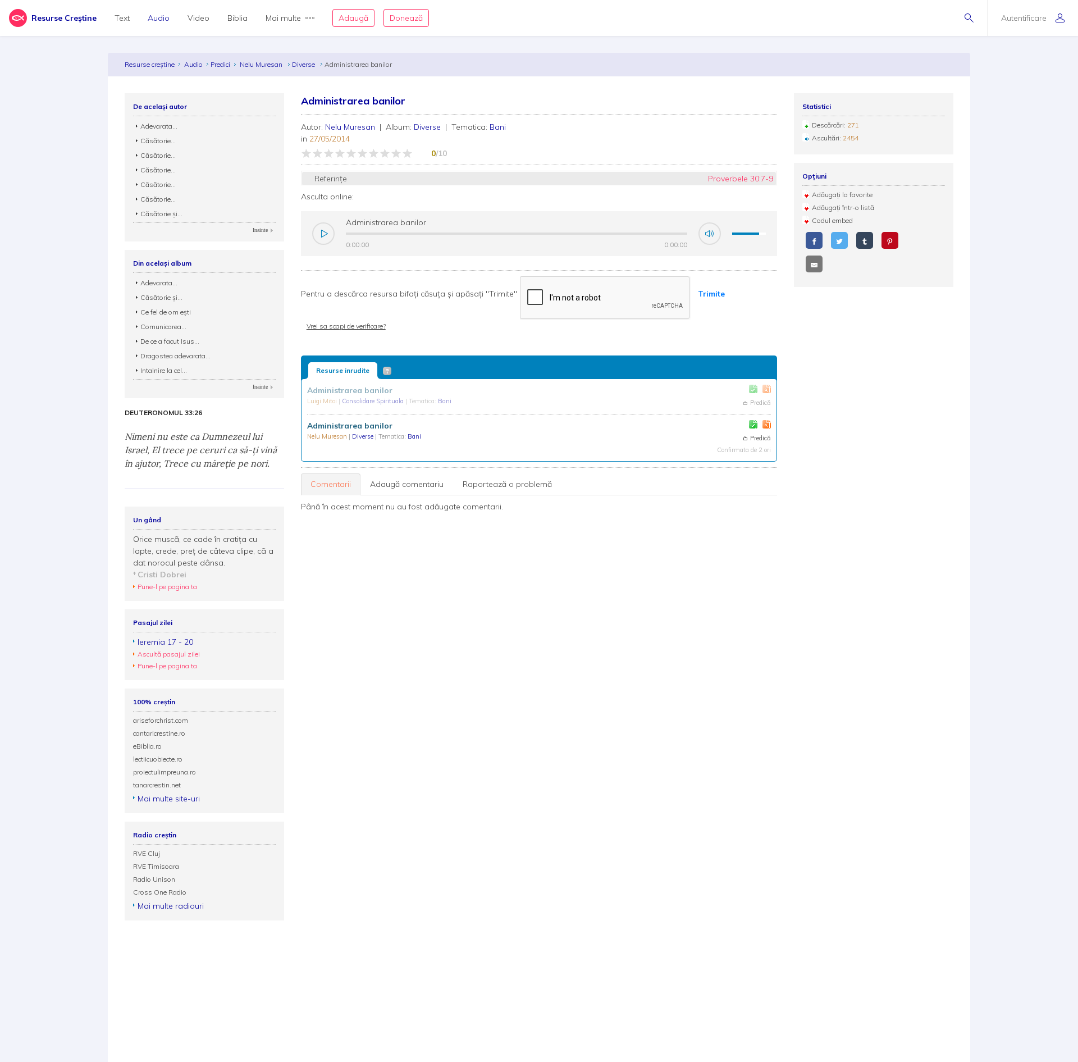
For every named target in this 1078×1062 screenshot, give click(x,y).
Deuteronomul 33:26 (163, 412)
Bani (498, 127)
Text (122, 18)
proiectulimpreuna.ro (164, 772)
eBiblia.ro (147, 746)
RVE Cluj (146, 853)
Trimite (711, 294)
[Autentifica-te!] (753, 389)
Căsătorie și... (161, 213)
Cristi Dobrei (162, 574)
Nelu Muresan (262, 64)
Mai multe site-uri (169, 799)
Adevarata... (158, 126)
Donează (406, 18)
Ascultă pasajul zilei (169, 654)
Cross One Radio (159, 892)
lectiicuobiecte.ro (157, 759)
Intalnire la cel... (163, 370)
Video (198, 18)
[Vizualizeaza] (766, 389)
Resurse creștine (150, 64)
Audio (159, 18)
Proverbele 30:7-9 (740, 179)
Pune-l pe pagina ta (167, 586)
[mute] (709, 233)
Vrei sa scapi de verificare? (346, 326)
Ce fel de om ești (165, 312)
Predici (220, 64)
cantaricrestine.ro (159, 733)
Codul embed (832, 220)
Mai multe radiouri (171, 906)
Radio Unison (154, 879)
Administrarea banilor (349, 390)
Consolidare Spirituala (373, 401)
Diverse (304, 64)
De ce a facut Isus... (169, 341)
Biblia (237, 18)
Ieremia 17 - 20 (165, 642)
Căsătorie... (158, 140)
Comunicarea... (163, 326)
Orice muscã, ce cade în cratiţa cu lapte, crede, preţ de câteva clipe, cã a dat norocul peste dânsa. (203, 551)
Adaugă (353, 18)
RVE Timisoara (156, 866)
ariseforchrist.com (160, 720)
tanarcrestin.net (157, 785)
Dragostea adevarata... (175, 356)
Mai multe (283, 18)
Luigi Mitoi (323, 401)
